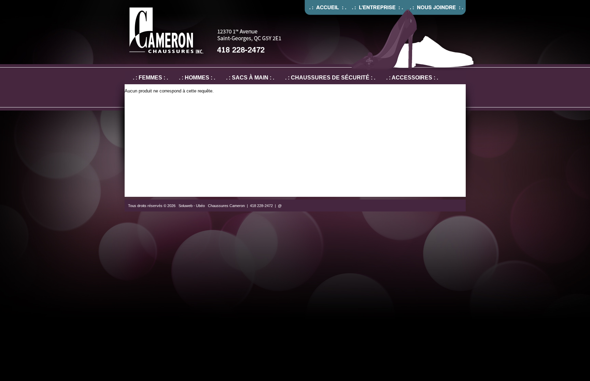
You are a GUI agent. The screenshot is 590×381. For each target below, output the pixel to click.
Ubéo (200, 206)
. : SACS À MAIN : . (250, 77)
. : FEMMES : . (150, 77)
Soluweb (186, 206)
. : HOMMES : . (197, 77)
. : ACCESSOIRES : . (412, 77)
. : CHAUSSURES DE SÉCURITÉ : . (330, 77)
